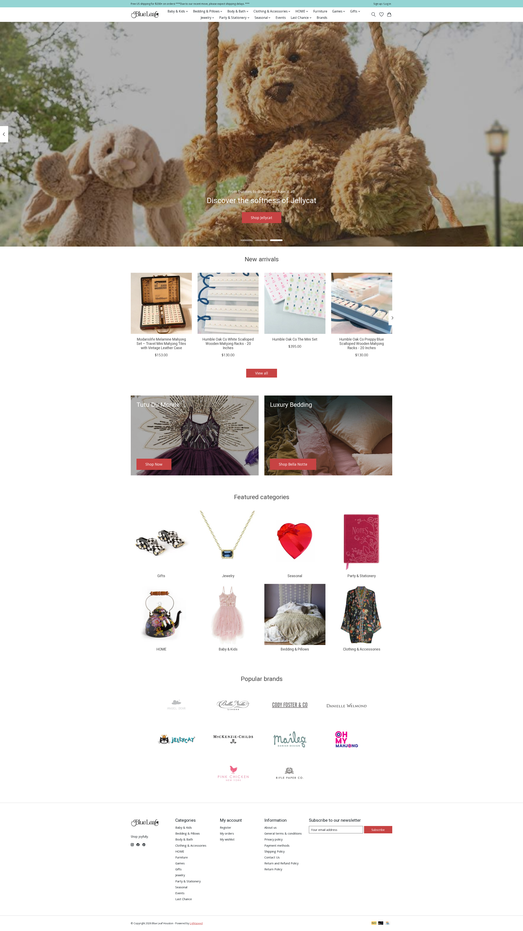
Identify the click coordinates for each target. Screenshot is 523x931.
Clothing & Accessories (361, 649)
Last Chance (183, 899)
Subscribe (378, 830)
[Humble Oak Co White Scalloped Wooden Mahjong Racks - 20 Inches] (228, 303)
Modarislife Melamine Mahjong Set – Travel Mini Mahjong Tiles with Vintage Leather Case (161, 343)
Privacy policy (273, 839)
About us (270, 827)
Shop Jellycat (261, 217)
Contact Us (272, 857)
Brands (322, 18)
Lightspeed (196, 923)
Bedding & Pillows (295, 649)
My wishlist (227, 839)
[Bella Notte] (233, 706)
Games (180, 863)
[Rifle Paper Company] (289, 774)
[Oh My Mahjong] (346, 740)
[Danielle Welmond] (346, 706)
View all (261, 373)
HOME (161, 649)
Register (225, 827)
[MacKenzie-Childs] (233, 740)
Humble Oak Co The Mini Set (294, 339)
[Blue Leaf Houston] (145, 14)
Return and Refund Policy (281, 863)
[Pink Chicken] (233, 774)
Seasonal (294, 576)
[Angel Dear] (176, 706)
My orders (227, 833)
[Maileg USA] (289, 740)
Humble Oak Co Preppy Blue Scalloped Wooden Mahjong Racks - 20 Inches (361, 343)
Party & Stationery (362, 576)
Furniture (320, 11)
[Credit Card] (387, 923)
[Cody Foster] (289, 706)
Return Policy (273, 869)
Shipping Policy (274, 851)
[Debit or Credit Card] (380, 923)
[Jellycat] (176, 740)
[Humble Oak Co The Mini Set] (294, 303)
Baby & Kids (228, 649)
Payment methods (276, 845)
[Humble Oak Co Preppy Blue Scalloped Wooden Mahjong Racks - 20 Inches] (361, 303)
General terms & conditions (283, 833)
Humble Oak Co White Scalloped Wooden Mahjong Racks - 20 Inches (228, 343)
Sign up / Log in (382, 4)
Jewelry (228, 576)
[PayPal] (374, 923)
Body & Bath (184, 839)
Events (281, 18)
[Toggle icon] (374, 14)
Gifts (161, 576)
